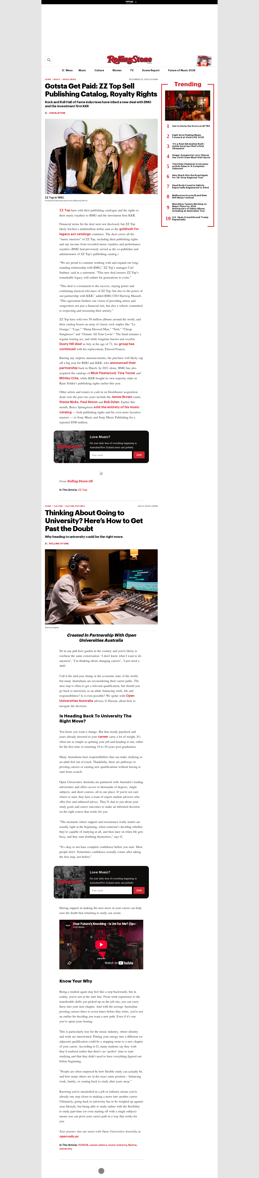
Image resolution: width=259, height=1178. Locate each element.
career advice (98, 1145)
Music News (69, 79)
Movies (117, 70)
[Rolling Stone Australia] (129, 62)
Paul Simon (89, 402)
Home (48, 79)
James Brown (122, 396)
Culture (99, 70)
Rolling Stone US (80, 481)
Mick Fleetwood (103, 373)
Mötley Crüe (68, 378)
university (65, 1148)
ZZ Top (64, 210)
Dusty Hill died (70, 344)
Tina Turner (126, 373)
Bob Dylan (111, 402)
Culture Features (75, 506)
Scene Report (151, 70)
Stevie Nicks (69, 402)
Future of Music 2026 (181, 70)
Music (82, 70)
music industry (117, 1145)
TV (132, 70)
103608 (83, 1145)
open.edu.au (68, 1136)
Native (132, 1145)
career (103, 736)
